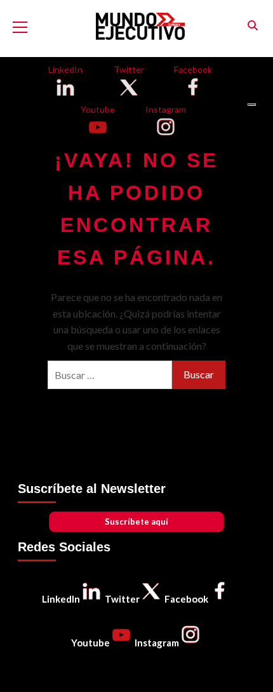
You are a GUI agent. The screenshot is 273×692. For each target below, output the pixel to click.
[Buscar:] (110, 375)
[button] (252, 26)
